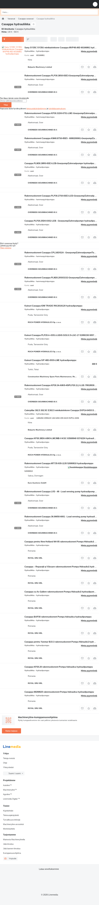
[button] (95, 4)
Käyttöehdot (8, 811)
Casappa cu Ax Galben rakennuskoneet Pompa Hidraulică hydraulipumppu (61, 592)
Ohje (5, 763)
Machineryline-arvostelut (13, 824)
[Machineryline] (3, 18)
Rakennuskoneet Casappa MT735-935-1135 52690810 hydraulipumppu (58, 463)
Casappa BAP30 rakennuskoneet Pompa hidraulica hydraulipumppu (58, 617)
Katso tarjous (11, 731)
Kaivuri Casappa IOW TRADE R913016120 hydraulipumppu (53, 306)
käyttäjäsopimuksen (57, 108)
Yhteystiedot (8, 767)
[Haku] (95, 12)
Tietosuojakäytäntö (11, 815)
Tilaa (6, 105)
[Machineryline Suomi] (18, 4)
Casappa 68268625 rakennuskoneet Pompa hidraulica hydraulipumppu (59, 692)
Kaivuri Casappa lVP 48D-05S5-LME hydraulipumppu (50, 360)
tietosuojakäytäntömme (36, 108)
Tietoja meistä (9, 758)
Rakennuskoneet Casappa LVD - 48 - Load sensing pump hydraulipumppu (60, 491)
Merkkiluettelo (9, 829)
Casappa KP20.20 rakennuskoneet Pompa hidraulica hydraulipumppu (58, 667)
